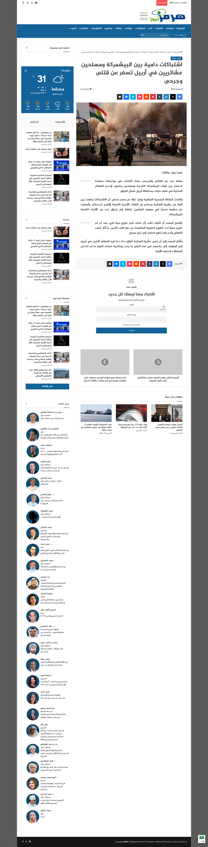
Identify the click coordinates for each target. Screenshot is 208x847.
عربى (169, 52)
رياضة (119, 28)
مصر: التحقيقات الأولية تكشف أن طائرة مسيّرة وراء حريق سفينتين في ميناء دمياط (96, 427)
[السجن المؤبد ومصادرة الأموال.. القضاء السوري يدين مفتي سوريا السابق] (166, 413)
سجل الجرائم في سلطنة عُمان (39, 149)
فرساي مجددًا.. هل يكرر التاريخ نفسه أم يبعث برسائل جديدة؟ (54, 469)
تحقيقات (141, 28)
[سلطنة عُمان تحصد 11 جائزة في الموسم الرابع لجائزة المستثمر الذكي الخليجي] (61, 165)
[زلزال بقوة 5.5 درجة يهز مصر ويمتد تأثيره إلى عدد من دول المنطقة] (131, 413)
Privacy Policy (179, 841)
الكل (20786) (47, 386)
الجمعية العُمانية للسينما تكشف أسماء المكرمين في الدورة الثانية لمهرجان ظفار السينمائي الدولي (40, 180)
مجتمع (109, 28)
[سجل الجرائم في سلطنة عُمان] (61, 153)
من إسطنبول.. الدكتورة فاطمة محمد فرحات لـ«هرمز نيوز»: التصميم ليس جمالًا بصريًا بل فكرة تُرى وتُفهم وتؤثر (39, 137)
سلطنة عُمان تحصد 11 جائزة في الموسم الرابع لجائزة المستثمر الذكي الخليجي (40, 164)
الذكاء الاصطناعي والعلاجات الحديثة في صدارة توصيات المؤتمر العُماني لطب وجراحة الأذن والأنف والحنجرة (39, 196)
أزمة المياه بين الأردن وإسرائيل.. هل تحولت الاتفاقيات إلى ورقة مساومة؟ (54, 436)
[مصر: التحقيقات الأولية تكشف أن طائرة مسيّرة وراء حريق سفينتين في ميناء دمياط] (96, 413)
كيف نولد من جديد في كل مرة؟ (52, 698)
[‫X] (173, 97)
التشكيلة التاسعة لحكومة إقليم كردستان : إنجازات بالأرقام (53, 716)
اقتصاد (159, 28)
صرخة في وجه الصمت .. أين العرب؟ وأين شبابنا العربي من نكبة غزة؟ (53, 683)
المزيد (73, 28)
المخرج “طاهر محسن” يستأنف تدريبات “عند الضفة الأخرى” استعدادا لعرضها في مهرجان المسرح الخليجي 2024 (52, 735)
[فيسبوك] (179, 97)
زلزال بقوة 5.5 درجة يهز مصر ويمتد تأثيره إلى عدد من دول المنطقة (132, 426)
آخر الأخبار (34, 122)
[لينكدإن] (166, 97)
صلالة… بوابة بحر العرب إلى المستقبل (51, 483)
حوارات (129, 28)
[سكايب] (133, 97)
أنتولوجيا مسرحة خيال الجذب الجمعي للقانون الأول (52, 802)
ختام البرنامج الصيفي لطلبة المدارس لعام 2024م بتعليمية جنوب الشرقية (54, 753)
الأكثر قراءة (60, 122)
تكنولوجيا (97, 28)
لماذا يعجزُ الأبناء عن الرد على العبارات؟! (51, 502)
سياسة (170, 28)
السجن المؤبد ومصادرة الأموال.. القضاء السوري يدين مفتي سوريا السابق (168, 427)
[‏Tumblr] (159, 97)
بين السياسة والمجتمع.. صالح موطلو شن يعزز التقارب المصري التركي (54, 552)
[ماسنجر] (126, 97)
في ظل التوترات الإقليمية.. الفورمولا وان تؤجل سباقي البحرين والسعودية (54, 536)
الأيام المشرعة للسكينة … (50, 517)
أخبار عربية (153, 52)
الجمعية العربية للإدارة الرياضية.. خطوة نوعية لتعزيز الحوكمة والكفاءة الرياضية (53, 586)
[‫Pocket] (139, 97)
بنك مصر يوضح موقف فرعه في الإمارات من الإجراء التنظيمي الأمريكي (40, 372)
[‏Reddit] (146, 97)
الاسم (131, 305)
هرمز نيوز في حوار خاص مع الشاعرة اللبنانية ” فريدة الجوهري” (54, 769)
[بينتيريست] (153, 97)
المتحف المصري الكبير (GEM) (51, 616)
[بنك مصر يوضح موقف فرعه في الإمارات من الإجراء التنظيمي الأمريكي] (61, 374)
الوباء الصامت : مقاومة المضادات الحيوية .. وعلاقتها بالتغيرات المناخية (52, 786)
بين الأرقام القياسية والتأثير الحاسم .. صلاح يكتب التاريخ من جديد (54, 664)
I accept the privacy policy (131, 325)
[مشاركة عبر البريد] (120, 97)
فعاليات (84, 28)
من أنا (42, 816)
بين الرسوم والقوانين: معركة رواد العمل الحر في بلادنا (53, 568)
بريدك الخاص (131, 315)
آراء (150, 28)
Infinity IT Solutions (163, 841)
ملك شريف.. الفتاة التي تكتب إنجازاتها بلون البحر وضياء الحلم (52, 601)
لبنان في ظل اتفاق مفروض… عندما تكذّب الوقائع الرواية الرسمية (54, 453)
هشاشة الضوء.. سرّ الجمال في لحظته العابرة (52, 634)
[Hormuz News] (162, 15)
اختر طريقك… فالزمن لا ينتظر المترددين (51, 650)
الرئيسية (180, 28)
